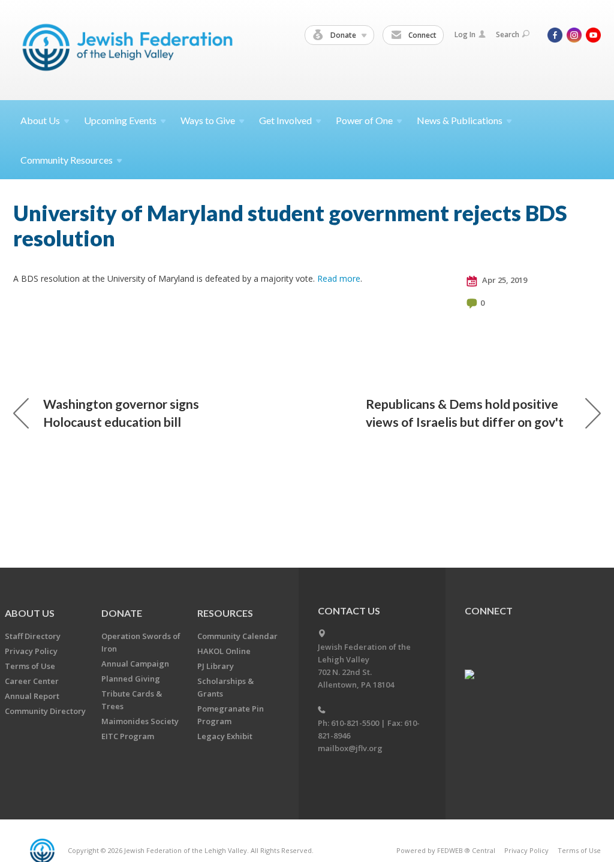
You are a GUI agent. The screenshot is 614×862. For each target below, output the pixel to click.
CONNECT (489, 610)
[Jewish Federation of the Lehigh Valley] (130, 49)
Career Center (32, 681)
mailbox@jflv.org (350, 748)
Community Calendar (237, 636)
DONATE (121, 613)
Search (507, 34)
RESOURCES (225, 613)
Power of (364, 120)
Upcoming (120, 120)
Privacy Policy (31, 651)
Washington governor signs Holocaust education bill (121, 412)
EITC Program (127, 736)
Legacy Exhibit (224, 736)
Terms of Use (30, 666)
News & (459, 120)
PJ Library (215, 666)
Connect (422, 35)
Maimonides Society (140, 721)
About (40, 120)
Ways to (207, 120)
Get (285, 120)
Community (66, 159)
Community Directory (45, 711)
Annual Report (32, 696)
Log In (465, 34)
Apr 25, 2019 (503, 280)
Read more (338, 278)
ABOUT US (30, 613)
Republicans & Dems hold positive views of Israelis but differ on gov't (465, 412)
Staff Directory (33, 636)
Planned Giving (130, 678)
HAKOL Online (224, 651)
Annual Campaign (135, 663)
